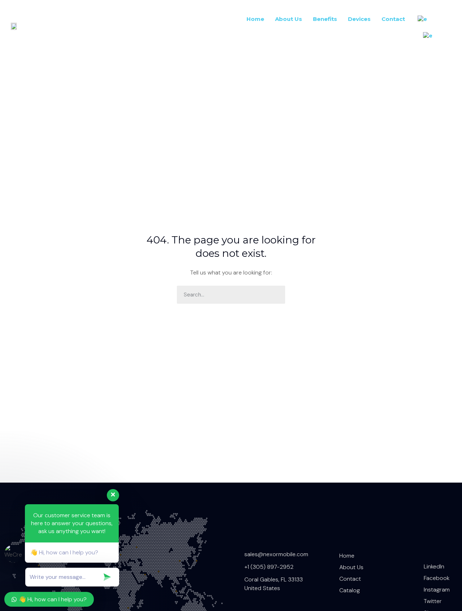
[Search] (276, 295)
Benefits (325, 19)
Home (255, 19)
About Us (288, 19)
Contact (393, 19)
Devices (359, 19)
